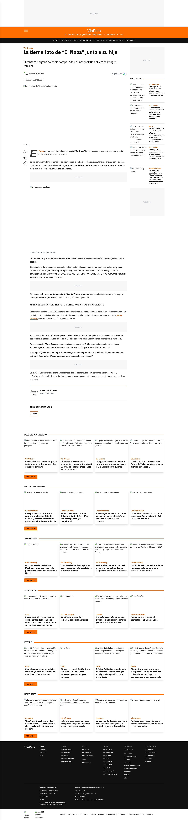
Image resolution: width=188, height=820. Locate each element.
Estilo (126, 775)
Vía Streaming (150, 753)
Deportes (127, 772)
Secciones (130, 40)
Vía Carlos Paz (66, 749)
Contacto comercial (48, 794)
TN (69, 814)
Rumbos (148, 762)
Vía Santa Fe (107, 762)
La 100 (93, 814)
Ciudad (101, 814)
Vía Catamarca (87, 756)
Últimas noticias (130, 756)
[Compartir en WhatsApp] (25, 158)
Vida (125, 778)
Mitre (86, 814)
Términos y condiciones (49, 788)
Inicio (55, 40)
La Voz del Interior (136, 814)
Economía (127, 763)
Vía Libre (148, 759)
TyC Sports (122, 814)
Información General (132, 766)
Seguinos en (117, 74)
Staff (42, 800)
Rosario (74, 40)
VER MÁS (29, 476)
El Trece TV (77, 814)
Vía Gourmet (150, 756)
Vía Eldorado (108, 753)
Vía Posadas (107, 749)
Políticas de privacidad (49, 791)
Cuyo (109, 40)
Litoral (101, 40)
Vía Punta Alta (66, 762)
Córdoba (64, 40)
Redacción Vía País (36, 73)
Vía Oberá (107, 759)
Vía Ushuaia (128, 749)
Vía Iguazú (107, 756)
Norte (92, 40)
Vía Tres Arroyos (67, 759)
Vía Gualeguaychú (110, 774)
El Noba (34, 414)
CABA (42, 756)
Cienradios (111, 814)
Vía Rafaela (107, 765)
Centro (84, 40)
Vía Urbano (149, 749)
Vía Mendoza (86, 763)
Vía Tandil (64, 756)
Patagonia (118, 40)
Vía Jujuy (85, 749)
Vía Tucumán (86, 753)
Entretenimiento (130, 769)
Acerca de (44, 797)
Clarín (62, 814)
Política (127, 759)
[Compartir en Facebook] (25, 152)
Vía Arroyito (65, 753)
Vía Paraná (107, 768)
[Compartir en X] (25, 163)
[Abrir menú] (44, 30)
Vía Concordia (108, 771)
